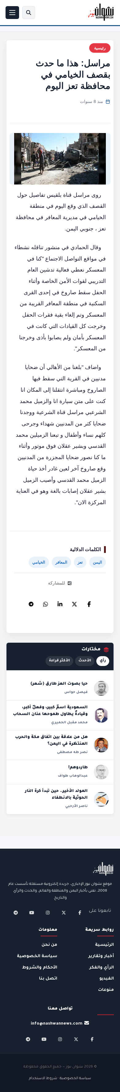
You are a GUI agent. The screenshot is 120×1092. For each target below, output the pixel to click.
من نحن (49, 945)
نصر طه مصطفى (72, 752)
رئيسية (100, 48)
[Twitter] (74, 602)
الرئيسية (104, 945)
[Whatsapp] (45, 602)
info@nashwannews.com (56, 1024)
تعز (80, 562)
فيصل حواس (76, 692)
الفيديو (106, 978)
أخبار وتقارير (101, 956)
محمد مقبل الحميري (69, 723)
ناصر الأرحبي (76, 806)
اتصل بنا (48, 978)
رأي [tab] (103, 661)
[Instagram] (48, 913)
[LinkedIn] (60, 602)
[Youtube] (32, 913)
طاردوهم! (78, 768)
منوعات (106, 990)
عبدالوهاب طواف (73, 776)
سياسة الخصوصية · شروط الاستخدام (60, 1079)
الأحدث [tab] (84, 661)
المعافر (61, 562)
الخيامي (38, 562)
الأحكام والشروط (39, 967)
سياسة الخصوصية (37, 956)
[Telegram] (31, 602)
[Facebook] (89, 602)
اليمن (97, 562)
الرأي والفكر (101, 967)
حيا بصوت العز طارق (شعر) (59, 684)
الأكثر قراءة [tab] (59, 661)
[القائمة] (12, 12)
